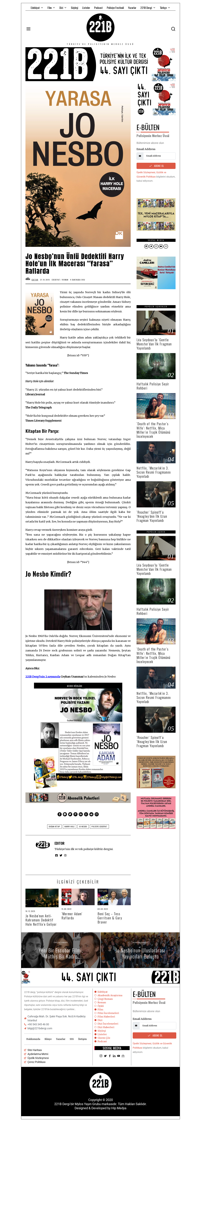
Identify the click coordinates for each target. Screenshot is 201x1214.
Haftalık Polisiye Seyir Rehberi (153, 386)
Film (50, 7)
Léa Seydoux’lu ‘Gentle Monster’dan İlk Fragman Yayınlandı (154, 344)
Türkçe (163, 7)
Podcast (98, 7)
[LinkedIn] (114, 1056)
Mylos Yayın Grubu (88, 1104)
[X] (105, 1056)
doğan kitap (54, 826)
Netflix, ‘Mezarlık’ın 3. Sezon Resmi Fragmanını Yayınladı (154, 472)
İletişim (82, 1039)
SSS (72, 1039)
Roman (65, 280)
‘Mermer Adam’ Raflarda (72, 915)
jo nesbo (83, 826)
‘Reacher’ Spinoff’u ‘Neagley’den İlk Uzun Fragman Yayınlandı (152, 516)
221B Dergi (146, 7)
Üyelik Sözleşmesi (146, 172)
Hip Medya (118, 1108)
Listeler (86, 7)
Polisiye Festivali (115, 7)
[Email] (123, 1056)
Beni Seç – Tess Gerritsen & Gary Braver (110, 918)
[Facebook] (110, 1056)
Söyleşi (74, 7)
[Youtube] (118, 1056)
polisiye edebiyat (99, 826)
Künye (48, 1039)
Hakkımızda (33, 1039)
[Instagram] (101, 1056)
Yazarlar (132, 7)
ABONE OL (158, 166)
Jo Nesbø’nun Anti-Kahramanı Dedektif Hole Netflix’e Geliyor (41, 920)
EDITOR (59, 843)
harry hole (69, 826)
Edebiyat (35, 7)
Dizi (61, 7)
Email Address (146, 149)
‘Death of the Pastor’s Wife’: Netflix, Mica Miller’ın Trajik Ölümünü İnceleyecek (153, 430)
